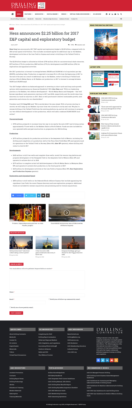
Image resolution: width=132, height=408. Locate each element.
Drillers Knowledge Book (56, 372)
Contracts (12, 375)
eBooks (11, 384)
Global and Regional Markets (47, 340)
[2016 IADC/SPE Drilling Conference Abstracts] (94, 118)
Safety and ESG (43, 352)
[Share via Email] (43, 195)
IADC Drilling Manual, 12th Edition (59, 381)
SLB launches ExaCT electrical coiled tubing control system (19, 252)
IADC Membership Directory (76, 346)
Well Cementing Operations (57, 396)
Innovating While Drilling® (47, 346)
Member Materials (15, 390)
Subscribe (38, 19)
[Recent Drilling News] (106, 59)
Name (11, 292)
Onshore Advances (44, 349)
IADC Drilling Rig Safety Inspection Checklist (63, 387)
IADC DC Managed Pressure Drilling (98, 372)
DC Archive (97, 14)
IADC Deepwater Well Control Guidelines (61, 378)
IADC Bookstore (72, 343)
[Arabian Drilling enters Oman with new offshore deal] (94, 136)
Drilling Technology (16, 381)
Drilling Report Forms (16, 378)
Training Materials (15, 396)
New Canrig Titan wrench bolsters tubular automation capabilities (110, 126)
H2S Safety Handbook (55, 375)
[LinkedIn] (39, 195)
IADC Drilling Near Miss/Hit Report (59, 384)
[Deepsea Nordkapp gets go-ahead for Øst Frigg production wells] (73, 242)
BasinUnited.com (73, 334)
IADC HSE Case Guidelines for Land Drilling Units (103, 391)
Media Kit (30, 19)
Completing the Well (45, 334)
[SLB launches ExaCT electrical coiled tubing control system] (21, 242)
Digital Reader (52, 14)
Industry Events (64, 19)
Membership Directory (50, 19)
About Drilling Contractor (18, 19)
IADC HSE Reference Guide (56, 390)
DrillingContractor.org (54, 404)
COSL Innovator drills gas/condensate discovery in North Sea (45, 253)
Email (11, 299)
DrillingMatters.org (73, 337)
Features (28, 14)
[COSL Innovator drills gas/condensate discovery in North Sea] (47, 242)
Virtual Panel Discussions (79, 14)
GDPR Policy (82, 404)
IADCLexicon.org (72, 340)
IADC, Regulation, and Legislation (49, 343)
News (19, 14)
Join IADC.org (72, 352)
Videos (63, 14)
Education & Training (16, 387)
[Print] (48, 195)
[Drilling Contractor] (27, 5)
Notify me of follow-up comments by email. (65, 299)
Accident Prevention (16, 372)
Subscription (13, 393)
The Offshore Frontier (45, 355)
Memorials (12, 349)
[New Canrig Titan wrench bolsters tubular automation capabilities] (94, 126)
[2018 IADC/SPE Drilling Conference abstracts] (94, 100)
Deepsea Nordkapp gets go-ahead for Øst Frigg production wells (72, 253)
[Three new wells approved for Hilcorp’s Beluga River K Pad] (94, 109)
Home (13, 24)
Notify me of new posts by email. (22, 307)
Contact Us (74, 19)
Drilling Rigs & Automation (47, 337)
